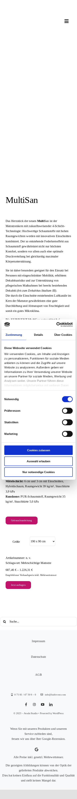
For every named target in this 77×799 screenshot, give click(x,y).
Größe (16, 541)
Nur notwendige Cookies (38, 472)
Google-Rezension (53, 738)
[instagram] (34, 704)
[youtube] (42, 704)
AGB (38, 674)
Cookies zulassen (38, 450)
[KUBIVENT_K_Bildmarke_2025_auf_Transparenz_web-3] (31, 9)
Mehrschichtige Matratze (36, 563)
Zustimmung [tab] (14, 334)
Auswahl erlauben (38, 461)
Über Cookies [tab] (63, 334)
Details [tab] (38, 334)
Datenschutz (38, 656)
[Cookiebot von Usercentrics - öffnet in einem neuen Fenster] (56, 324)
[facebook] (26, 704)
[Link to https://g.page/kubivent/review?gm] (36, 749)
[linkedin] (51, 704)
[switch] (67, 411)
